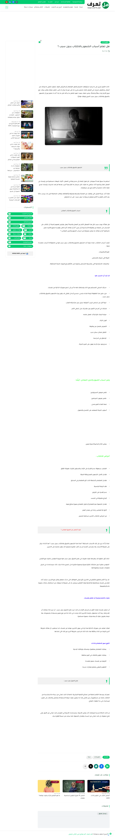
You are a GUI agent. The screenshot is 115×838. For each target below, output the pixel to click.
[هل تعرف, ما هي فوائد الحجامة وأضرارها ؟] (27, 145)
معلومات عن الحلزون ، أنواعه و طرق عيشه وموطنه (14, 115)
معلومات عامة (20, 246)
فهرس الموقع (42, 2)
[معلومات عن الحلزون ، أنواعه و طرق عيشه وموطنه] (27, 114)
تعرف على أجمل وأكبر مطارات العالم (14, 104)
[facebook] (13, 2)
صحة (81, 7)
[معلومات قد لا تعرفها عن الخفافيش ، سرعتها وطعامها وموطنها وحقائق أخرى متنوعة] (27, 167)
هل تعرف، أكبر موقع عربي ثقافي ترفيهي (80, 834)
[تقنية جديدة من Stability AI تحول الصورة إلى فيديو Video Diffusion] (27, 188)
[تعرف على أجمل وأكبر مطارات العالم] (27, 104)
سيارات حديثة (28, 7)
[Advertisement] (57, 27)
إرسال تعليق (102, 813)
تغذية (76, 7)
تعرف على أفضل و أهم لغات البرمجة (14, 199)
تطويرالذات (105, 42)
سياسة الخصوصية (78, 2)
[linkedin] (10, 2)
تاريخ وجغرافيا (20, 222)
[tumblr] (16, 2)
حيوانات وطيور (15, 230)
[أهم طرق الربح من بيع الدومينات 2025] (27, 125)
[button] (101, 766)
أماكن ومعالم (38, 7)
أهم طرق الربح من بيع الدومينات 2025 (14, 125)
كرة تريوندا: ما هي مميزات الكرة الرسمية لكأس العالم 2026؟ (14, 136)
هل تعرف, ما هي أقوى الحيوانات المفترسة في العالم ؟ (14, 158)
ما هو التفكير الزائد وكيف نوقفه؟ (49, 795)
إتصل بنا (50, 2)
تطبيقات (47, 7)
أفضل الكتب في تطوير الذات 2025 (100, 797)
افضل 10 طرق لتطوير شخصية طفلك (74, 797)
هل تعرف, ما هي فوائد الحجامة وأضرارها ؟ (15, 147)
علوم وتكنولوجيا (68, 7)
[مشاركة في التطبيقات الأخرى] (85, 766)
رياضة (28, 234)
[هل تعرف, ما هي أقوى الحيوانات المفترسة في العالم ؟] (27, 156)
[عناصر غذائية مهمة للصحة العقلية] (27, 178)
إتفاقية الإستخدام (65, 2)
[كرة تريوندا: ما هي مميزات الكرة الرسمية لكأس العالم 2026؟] (27, 135)
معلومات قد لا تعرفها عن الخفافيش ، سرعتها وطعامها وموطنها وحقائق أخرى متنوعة (13, 168)
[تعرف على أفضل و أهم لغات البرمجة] (27, 199)
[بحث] (6, 7)
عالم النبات (14, 238)
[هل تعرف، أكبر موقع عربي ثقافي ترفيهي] (97, 5)
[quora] (6, 2)
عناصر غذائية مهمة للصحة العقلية (14, 178)
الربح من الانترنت (56, 7)
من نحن (57, 2)
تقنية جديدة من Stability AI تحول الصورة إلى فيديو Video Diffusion (15, 189)
